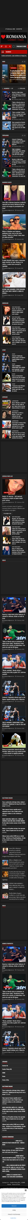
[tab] (6, 89)
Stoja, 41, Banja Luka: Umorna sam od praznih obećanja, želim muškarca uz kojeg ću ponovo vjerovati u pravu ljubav (6, 550)
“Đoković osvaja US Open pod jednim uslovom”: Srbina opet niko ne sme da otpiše (6, 387)
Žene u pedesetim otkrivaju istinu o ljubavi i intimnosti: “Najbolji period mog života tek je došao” (14, 804)
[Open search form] (9, 46)
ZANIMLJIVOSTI (7, 610)
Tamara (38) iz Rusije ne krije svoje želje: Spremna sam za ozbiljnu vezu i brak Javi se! (6, 340)
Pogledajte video (21, 46)
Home (3, 1076)
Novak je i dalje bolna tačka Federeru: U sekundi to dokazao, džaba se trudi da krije (6, 95)
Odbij (14, 1210)
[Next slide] (25, 62)
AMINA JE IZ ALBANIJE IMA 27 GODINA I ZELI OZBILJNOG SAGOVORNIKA (12, 1176)
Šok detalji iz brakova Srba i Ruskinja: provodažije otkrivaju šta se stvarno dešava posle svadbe (6, 424)
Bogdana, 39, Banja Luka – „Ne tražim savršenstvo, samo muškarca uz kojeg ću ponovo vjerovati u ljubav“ (6, 320)
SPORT (13, 354)
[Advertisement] (14, 14)
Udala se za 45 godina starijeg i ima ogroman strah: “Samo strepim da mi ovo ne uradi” (13, 829)
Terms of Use (5, 1080)
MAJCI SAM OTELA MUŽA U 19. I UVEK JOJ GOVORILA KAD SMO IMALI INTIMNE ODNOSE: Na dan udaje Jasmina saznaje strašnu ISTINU (13, 821)
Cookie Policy (13, 1218)
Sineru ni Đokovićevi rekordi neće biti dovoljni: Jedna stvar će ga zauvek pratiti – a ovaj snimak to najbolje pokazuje (6, 377)
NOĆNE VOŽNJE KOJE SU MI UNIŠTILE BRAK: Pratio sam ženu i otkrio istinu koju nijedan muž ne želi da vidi (13, 1159)
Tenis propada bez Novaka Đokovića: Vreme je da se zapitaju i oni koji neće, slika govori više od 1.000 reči (6, 125)
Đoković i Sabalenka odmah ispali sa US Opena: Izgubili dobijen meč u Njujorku (6, 357)
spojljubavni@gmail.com (10, 79)
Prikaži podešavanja (14, 1214)
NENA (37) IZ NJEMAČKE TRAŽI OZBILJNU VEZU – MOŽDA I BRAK (13, 1143)
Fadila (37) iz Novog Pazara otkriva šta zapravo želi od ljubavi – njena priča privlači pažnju (6, 330)
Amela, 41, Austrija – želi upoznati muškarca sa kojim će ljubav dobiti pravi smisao (6, 310)
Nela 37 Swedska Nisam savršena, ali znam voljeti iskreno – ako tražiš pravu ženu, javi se (13, 1150)
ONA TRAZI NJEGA (16, 307)
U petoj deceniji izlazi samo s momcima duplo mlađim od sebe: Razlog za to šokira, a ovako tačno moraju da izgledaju (14, 74)
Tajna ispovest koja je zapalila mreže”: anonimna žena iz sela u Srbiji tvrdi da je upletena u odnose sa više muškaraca (12, 811)
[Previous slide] (23, 62)
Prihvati (14, 1206)
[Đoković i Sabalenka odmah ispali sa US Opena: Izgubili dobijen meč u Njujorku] (14, 688)
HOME (3, 1073)
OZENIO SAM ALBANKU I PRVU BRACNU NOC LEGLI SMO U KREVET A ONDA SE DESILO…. (13, 291)
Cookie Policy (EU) (7, 1069)
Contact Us (5, 1066)
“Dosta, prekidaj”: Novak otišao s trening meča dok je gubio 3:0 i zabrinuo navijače (6, 115)
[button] (25, 1190)
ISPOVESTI (6, 68)
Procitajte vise (8, 514)
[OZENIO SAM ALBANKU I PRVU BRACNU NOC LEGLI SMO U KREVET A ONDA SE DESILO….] (14, 280)
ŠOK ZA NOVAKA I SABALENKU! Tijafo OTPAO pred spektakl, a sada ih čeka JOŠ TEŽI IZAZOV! (6, 142)
